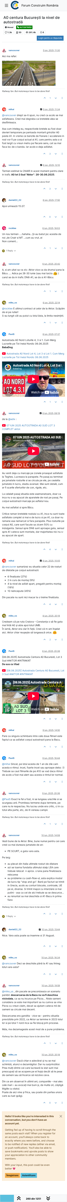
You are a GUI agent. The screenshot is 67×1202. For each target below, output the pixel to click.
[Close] (61, 1116)
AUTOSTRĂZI (25, 27)
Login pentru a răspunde (50, 38)
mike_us (13, 302)
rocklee (12, 228)
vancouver (14, 50)
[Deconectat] (5, 50)
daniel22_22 (15, 200)
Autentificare (28, 1175)
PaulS (11, 334)
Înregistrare (12, 1175)
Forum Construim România (39, 5)
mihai (11, 109)
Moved (10, 27)
